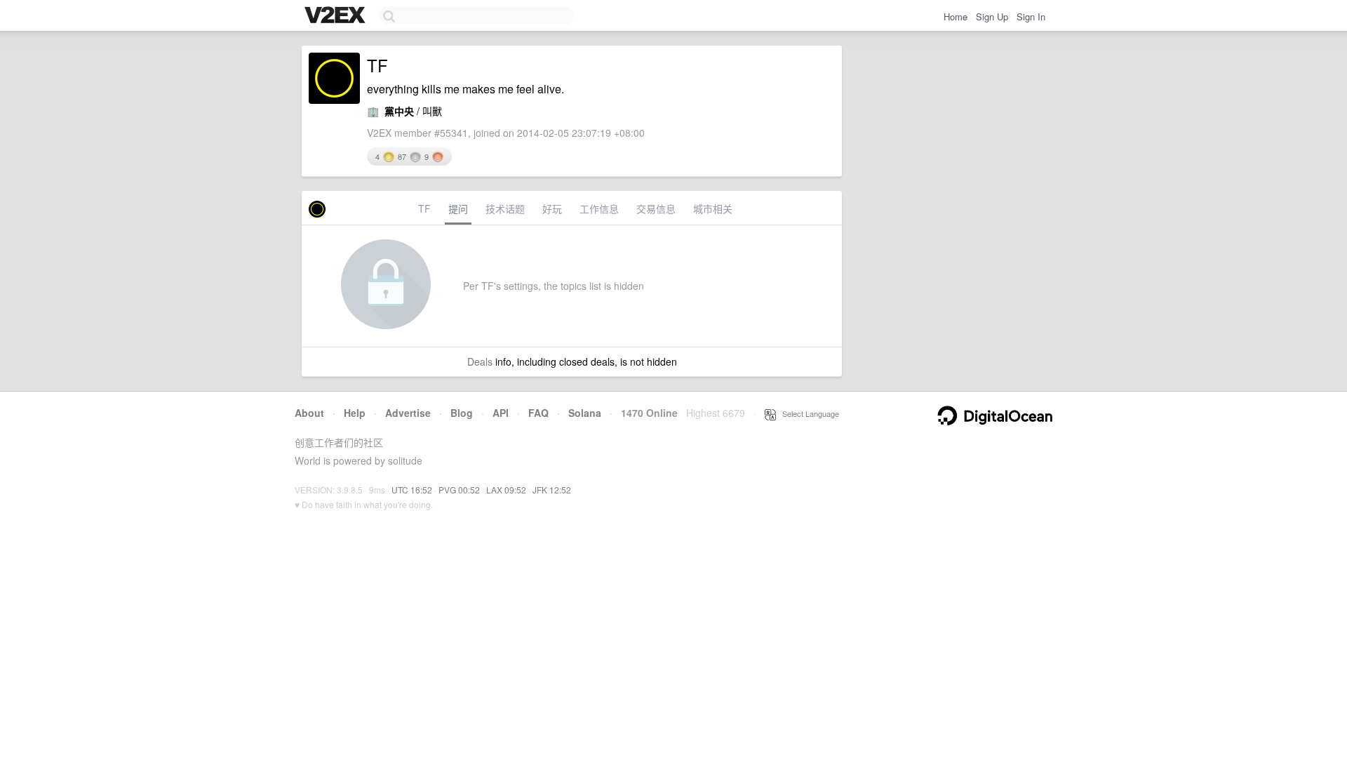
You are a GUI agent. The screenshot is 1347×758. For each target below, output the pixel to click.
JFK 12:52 (551, 490)
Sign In (1031, 16)
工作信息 (599, 208)
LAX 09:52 (506, 490)
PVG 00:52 (459, 490)
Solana (584, 413)
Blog (461, 413)
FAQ (538, 413)
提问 (458, 208)
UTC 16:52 (411, 490)
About (309, 413)
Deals (479, 361)
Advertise (408, 413)
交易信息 (656, 208)
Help (355, 413)
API (500, 413)
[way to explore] (337, 16)
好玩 (552, 208)
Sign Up (992, 16)
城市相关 (712, 208)
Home (955, 16)
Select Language (807, 413)
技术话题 (505, 208)
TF (424, 208)
